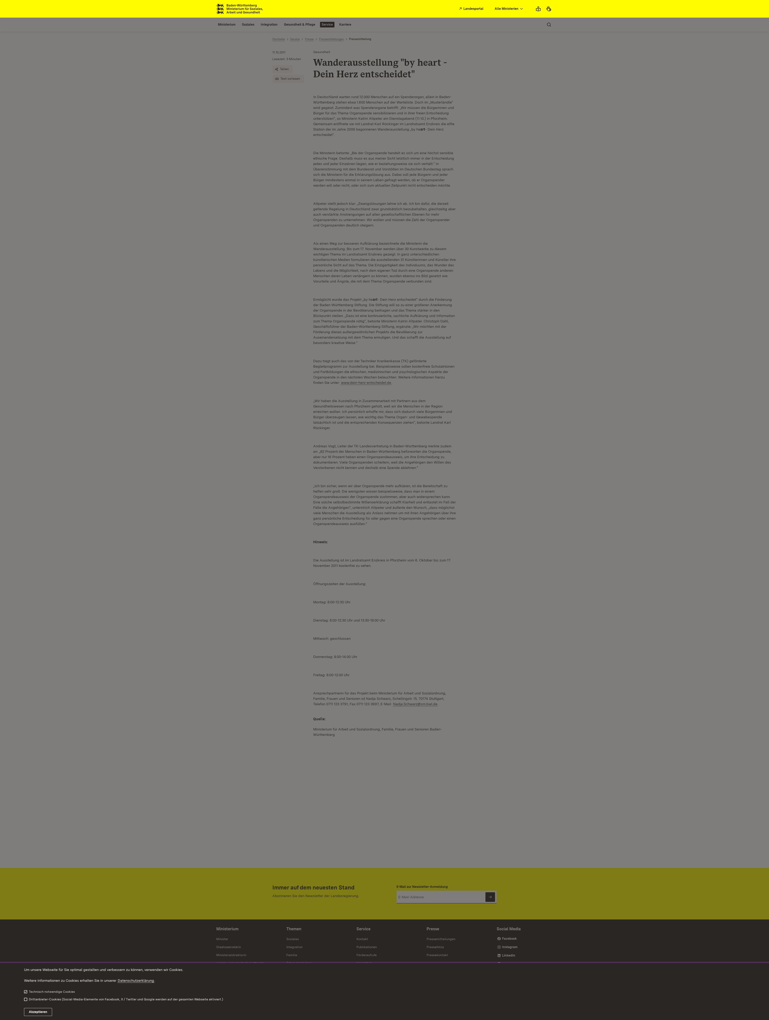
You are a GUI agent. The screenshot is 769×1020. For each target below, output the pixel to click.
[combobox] (509, 9)
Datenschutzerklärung (136, 980)
